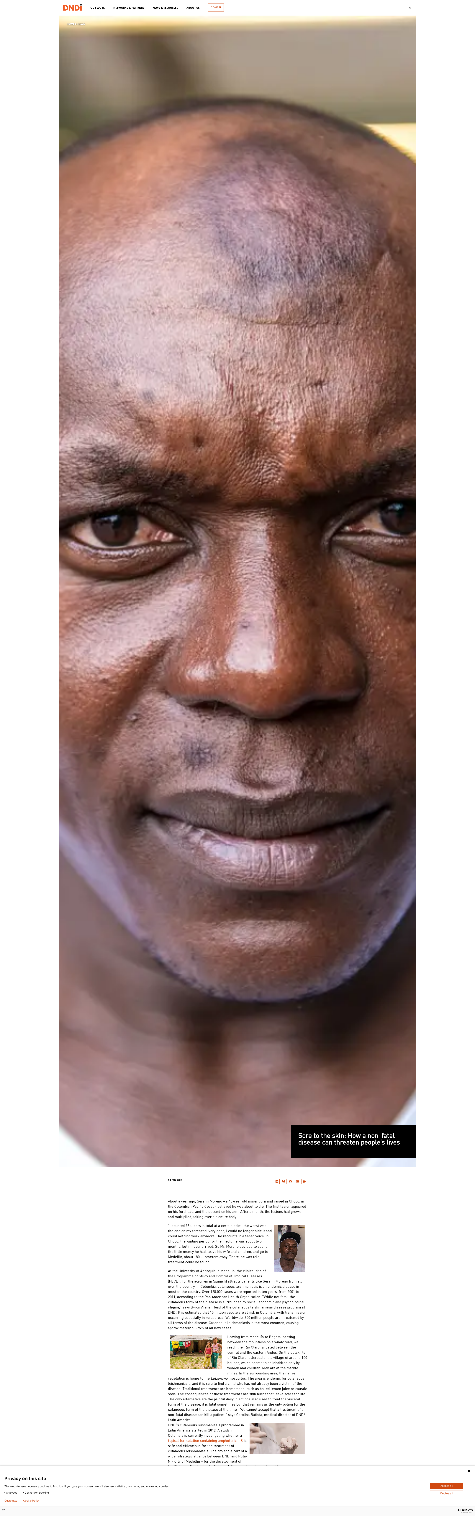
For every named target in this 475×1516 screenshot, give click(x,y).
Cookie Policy (31, 1500)
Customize (10, 1500)
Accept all (446, 1485)
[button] (277, 1181)
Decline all (446, 1493)
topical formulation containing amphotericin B (206, 1441)
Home (70, 24)
